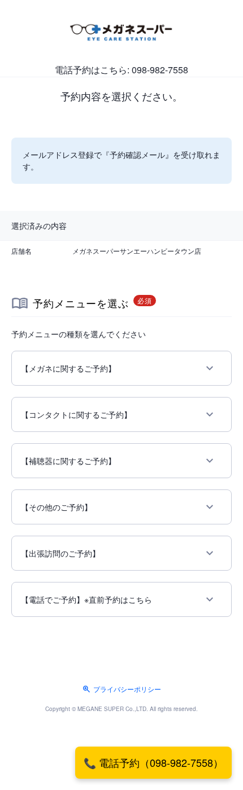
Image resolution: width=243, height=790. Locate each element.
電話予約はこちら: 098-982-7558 (121, 69)
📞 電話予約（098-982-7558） (153, 762)
